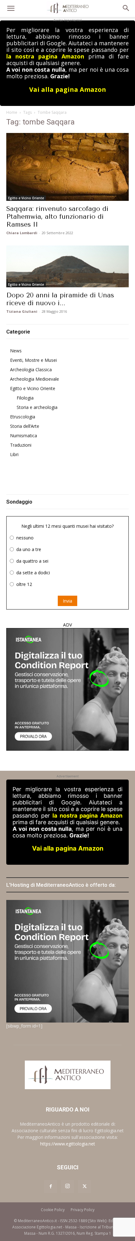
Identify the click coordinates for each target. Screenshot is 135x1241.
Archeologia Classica (31, 369)
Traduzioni (20, 445)
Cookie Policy (53, 1209)
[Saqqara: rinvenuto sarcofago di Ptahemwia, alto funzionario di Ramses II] (67, 167)
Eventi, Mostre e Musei (33, 360)
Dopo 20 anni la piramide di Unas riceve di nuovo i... (60, 299)
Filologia (25, 398)
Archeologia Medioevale (34, 379)
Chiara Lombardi (21, 232)
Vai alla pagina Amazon (67, 89)
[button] (11, 8)
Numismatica (23, 435)
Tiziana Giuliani (21, 311)
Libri (14, 454)
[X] (84, 1186)
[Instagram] (67, 1186)
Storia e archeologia (37, 407)
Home (11, 112)
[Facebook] (50, 1186)
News (16, 351)
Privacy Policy (82, 1209)
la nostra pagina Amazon (45, 56)
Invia (67, 601)
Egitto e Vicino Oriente (26, 198)
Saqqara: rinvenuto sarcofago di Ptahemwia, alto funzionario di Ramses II (57, 216)
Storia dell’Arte (24, 426)
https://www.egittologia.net (67, 1144)
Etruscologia (22, 417)
